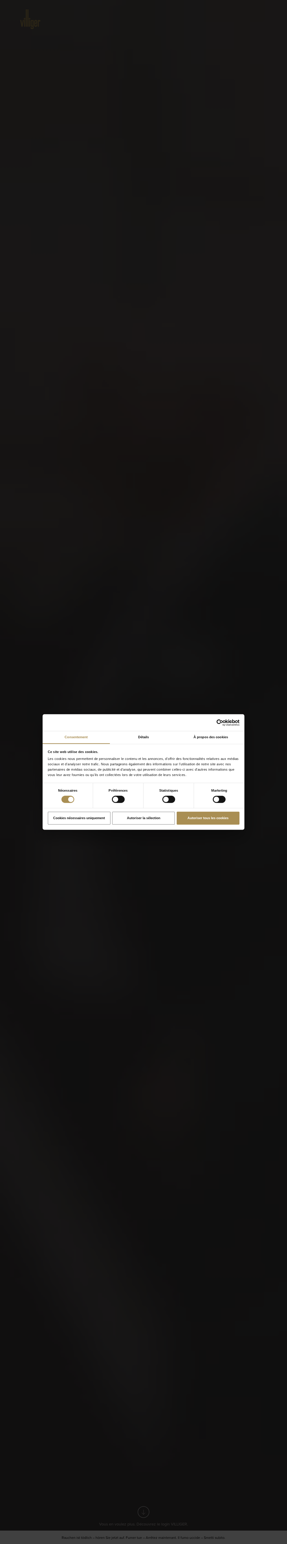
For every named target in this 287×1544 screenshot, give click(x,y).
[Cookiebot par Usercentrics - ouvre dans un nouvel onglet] (219, 722)
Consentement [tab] (76, 737)
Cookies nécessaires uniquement (79, 818)
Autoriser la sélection (143, 818)
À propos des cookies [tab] (211, 737)
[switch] (118, 799)
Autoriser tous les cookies (207, 818)
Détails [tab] (143, 737)
